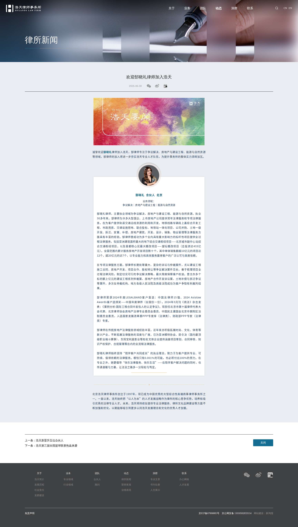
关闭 (263, 442)
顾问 (97, 484)
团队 (203, 8)
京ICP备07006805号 (209, 513)
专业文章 (155, 479)
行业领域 (68, 484)
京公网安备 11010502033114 (236, 513)
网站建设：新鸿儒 (263, 513)
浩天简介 (39, 479)
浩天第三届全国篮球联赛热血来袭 (56, 445)
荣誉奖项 (126, 484)
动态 (219, 8)
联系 (250, 8)
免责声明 (29, 513)
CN (285, 8)
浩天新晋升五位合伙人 (49, 440)
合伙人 (97, 479)
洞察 (234, 8)
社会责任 (39, 490)
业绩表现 (126, 490)
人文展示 (155, 490)
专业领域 (68, 479)
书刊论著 (155, 484)
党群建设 (39, 495)
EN (290, 8)
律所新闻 (126, 479)
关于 (171, 8)
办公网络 (184, 479)
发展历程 (39, 484)
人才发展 (184, 484)
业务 (187, 8)
